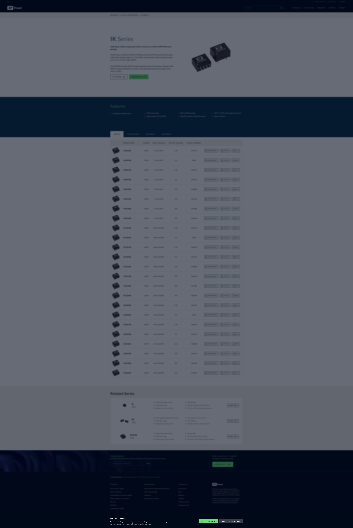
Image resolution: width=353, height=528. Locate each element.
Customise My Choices (231, 521)
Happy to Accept (208, 521)
